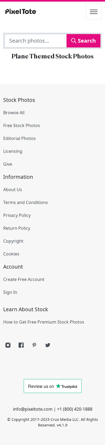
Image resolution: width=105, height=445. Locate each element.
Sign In (10, 292)
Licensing (12, 151)
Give (7, 164)
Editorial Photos (19, 138)
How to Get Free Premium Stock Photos (43, 322)
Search (86, 40)
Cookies (11, 254)
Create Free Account (23, 279)
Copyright (13, 241)
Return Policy (16, 228)
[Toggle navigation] (94, 12)
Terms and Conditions (25, 202)
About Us (12, 189)
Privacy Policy (17, 215)
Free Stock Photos (21, 125)
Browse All (13, 113)
